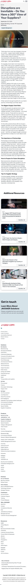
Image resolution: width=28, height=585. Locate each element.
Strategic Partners (5, 490)
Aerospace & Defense (6, 350)
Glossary (3, 538)
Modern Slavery (4, 336)
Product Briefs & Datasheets (7, 534)
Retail (2, 377)
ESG (2, 510)
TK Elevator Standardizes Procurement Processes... (13, 566)
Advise (2, 467)
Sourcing (3, 429)
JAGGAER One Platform (6, 511)
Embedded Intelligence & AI (7, 463)
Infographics (4, 539)
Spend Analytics (5, 423)
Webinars (3, 549)
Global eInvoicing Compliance (8, 451)
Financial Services (5, 373)
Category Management (6, 424)
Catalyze (3, 455)
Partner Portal (4, 482)
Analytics (3, 471)
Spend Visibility (4, 406)
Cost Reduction (4, 394)
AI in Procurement (5, 393)
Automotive (3, 352)
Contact (2, 338)
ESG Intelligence (5, 398)
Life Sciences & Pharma (6, 361)
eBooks (2, 536)
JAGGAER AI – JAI (5, 417)
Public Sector (4, 369)
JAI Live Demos (4, 553)
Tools (2, 543)
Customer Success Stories (7, 532)
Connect (3, 457)
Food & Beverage (5, 360)
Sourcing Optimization (6, 404)
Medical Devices (5, 363)
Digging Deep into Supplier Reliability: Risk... (12, 568)
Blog (2, 526)
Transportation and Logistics (8, 379)
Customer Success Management (8, 515)
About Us (3, 504)
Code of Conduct (5, 333)
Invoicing (3, 443)
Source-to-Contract (6, 421)
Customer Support (5, 496)
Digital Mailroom (5, 449)
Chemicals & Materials (6, 354)
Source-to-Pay (4, 415)
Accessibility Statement (6, 335)
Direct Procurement (5, 396)
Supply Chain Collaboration (7, 439)
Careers (3, 506)
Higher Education (5, 367)
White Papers (4, 545)
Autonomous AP (5, 445)
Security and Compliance (7, 461)
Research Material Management (8, 437)
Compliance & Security (6, 508)
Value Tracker (4, 426)
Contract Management (6, 431)
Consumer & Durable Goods (7, 356)
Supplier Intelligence (6, 419)
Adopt (2, 465)
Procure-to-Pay (5, 433)
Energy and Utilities (5, 371)
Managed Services (5, 513)
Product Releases (5, 500)
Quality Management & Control (8, 441)
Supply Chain (4, 388)
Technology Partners (6, 488)
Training (3, 498)
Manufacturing (4, 348)
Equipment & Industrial (6, 358)
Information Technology (6, 387)
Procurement (4, 383)
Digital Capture (4, 447)
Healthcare (3, 375)
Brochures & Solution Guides (8, 528)
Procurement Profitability (7, 402)
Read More (21, 219)
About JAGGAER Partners (7, 486)
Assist (2, 469)
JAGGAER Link (4, 459)
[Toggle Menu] (26, 1)
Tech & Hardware (5, 365)
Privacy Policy (4, 331)
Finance (3, 385)
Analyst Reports (4, 525)
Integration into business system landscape (11, 400)
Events (2, 551)
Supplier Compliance (6, 408)
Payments (3, 453)
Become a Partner (5, 480)
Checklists (3, 530)
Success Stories (5, 494)
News (2, 541)
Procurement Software (6, 435)
